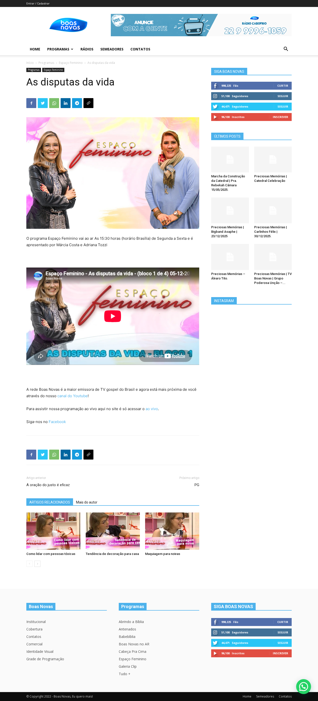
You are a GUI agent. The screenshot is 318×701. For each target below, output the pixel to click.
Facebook (57, 421)
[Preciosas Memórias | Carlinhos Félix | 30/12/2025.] (273, 210)
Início (30, 63)
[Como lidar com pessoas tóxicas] (53, 531)
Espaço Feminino (71, 63)
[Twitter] (43, 103)
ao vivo (152, 408)
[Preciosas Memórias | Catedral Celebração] (273, 159)
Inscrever (280, 117)
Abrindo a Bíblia (131, 621)
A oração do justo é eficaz (48, 485)
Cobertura (34, 629)
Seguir (283, 96)
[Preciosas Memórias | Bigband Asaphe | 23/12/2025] (230, 210)
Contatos (140, 49)
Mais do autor (86, 502)
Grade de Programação (45, 659)
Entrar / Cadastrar (38, 3)
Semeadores (111, 49)
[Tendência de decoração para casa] (113, 531)
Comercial (34, 644)
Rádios (86, 49)
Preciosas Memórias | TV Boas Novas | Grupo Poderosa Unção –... (273, 278)
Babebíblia (127, 636)
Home (35, 49)
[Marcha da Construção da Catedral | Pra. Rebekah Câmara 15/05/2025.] (230, 159)
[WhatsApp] (54, 103)
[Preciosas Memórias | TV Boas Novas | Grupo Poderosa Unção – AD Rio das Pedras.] (273, 257)
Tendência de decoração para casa (112, 554)
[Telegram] (77, 103)
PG (197, 485)
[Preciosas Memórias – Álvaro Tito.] (230, 257)
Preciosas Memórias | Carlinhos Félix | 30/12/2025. (270, 231)
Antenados (127, 629)
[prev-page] (29, 564)
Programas (58, 49)
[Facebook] (31, 103)
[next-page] (37, 564)
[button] (286, 49)
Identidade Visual (39, 651)
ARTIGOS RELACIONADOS (49, 502)
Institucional (36, 621)
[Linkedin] (66, 103)
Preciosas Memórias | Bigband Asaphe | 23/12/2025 (227, 231)
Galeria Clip (128, 666)
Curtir (282, 85)
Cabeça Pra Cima (132, 651)
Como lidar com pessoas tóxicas (50, 554)
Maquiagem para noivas (162, 554)
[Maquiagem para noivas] (172, 531)
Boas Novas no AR (134, 644)
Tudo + (124, 673)
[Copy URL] (88, 103)
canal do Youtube (72, 395)
